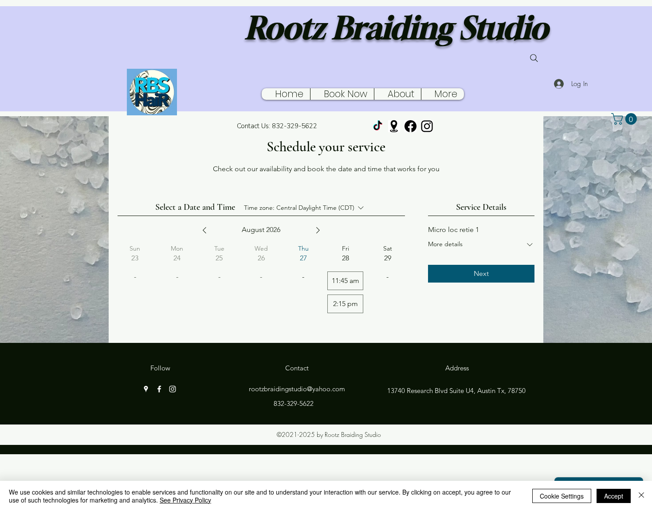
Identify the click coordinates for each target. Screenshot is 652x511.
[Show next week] (318, 230)
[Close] (641, 496)
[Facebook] (410, 126)
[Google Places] (394, 126)
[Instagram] (427, 126)
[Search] (534, 58)
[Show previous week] (204, 230)
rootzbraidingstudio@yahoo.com (297, 389)
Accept (613, 495)
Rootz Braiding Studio (396, 27)
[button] (625, 119)
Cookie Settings (562, 495)
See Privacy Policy (185, 499)
